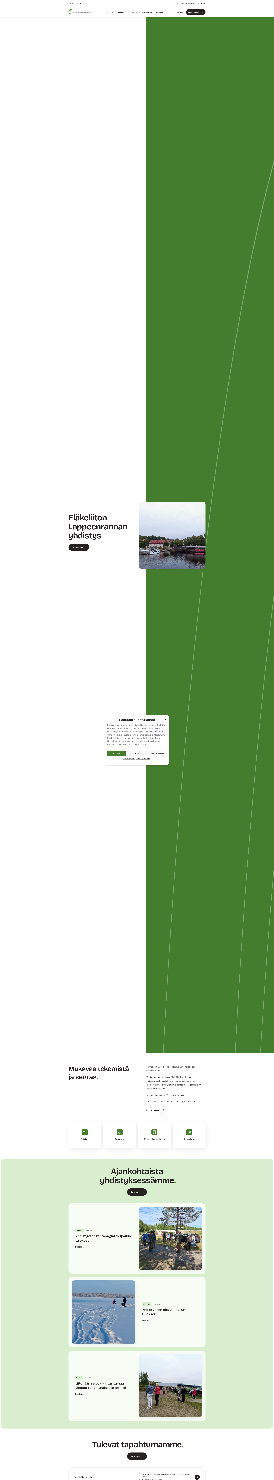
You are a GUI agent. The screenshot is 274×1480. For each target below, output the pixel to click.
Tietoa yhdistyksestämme (184, 3)
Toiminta (109, 12)
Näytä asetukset (157, 753)
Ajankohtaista (134, 12)
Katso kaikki (135, 1192)
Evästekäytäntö (129, 758)
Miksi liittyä (201, 3)
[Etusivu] (81, 11)
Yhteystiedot (158, 12)
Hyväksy (116, 753)
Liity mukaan (155, 1110)
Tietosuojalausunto (143, 758)
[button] (166, 720)
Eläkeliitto (72, 3)
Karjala (82, 3)
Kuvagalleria (147, 12)
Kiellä (137, 753)
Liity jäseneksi (194, 12)
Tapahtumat (122, 12)
